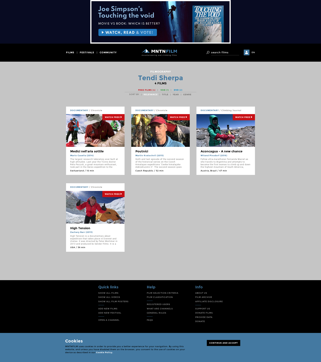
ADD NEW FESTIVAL (109, 313)
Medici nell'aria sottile (87, 151)
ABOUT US (201, 293)
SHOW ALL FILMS (108, 293)
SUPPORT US (202, 308)
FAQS (150, 320)
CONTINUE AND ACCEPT (223, 343)
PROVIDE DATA (203, 317)
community (108, 52)
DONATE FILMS (204, 313)
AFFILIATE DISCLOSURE (209, 301)
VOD (164, 90)
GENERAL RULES (156, 313)
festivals (87, 52)
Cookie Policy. (104, 352)
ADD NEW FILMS (108, 308)
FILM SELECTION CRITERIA (162, 293)
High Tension (80, 228)
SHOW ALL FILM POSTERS (113, 301)
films (70, 52)
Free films (146, 90)
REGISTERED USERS (158, 304)
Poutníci (141, 151)
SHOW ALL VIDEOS (109, 297)
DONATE (200, 321)
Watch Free (112, 117)
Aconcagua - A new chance (221, 151)
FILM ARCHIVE (203, 297)
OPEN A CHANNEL (109, 320)
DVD (178, 90)
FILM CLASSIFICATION (160, 297)
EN (253, 52)
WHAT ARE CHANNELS (160, 308)
